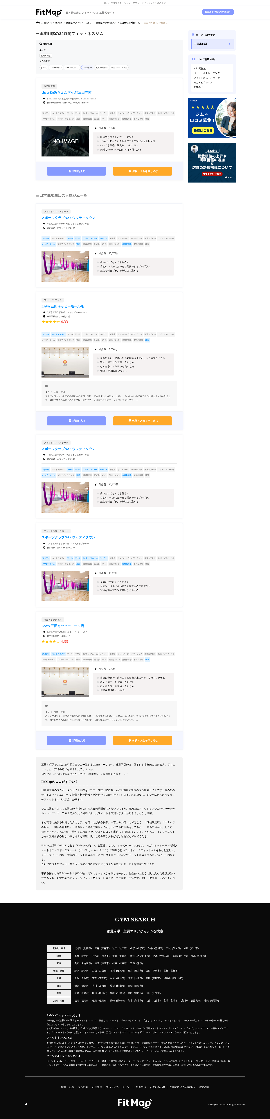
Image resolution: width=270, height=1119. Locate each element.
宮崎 (165, 1000)
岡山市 (102, 993)
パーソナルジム (72, 67)
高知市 (138, 986)
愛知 (76, 963)
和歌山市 (177, 978)
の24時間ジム (106, 22)
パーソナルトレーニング (207, 73)
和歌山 (167, 978)
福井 (130, 970)
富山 (94, 970)
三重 (132, 963)
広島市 (85, 993)
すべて (44, 67)
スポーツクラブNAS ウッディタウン (68, 218)
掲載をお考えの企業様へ (218, 12)
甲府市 (156, 970)
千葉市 (123, 956)
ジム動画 (83, 1087)
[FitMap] (135, 1107)
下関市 (156, 993)
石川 (112, 970)
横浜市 (105, 956)
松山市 (120, 986)
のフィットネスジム (79, 22)
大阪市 (85, 978)
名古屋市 (86, 963)
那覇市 (214, 1000)
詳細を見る (79, 171)
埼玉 (132, 956)
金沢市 (120, 970)
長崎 (112, 1000)
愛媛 (112, 986)
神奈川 (95, 956)
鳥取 (130, 993)
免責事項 (141, 1087)
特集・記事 (67, 1087)
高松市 (102, 986)
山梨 (148, 970)
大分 (148, 1000)
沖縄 (206, 1000)
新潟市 (85, 970)
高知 (130, 986)
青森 (97, 948)
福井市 (138, 970)
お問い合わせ (157, 1087)
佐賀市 (102, 1000)
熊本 (130, 1000)
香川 (94, 986)
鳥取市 (138, 993)
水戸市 (183, 956)
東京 (76, 956)
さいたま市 (143, 956)
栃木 (155, 956)
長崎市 (120, 1000)
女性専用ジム (102, 67)
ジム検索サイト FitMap (50, 22)
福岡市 (85, 1000)
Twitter (26, 1104)
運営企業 (204, 1087)
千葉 (114, 956)
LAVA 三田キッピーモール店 (63, 306)
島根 (112, 993)
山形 (132, 948)
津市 (139, 963)
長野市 (174, 970)
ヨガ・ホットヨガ (119, 67)
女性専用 (198, 87)
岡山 (94, 993)
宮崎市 (174, 1000)
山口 (148, 993)
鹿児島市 (195, 1000)
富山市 (102, 970)
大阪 (76, 978)
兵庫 (112, 978)
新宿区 (85, 956)
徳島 (76, 986)
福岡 (76, 1000)
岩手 (150, 948)
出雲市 (120, 993)
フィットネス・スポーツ (207, 78)
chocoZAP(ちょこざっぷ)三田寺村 (66, 92)
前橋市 (201, 956)
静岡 (97, 963)
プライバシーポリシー (119, 1087)
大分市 (156, 1000)
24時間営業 (200, 68)
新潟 (76, 970)
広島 (76, 993)
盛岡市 (158, 948)
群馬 (193, 956)
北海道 (78, 948)
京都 (94, 978)
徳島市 (85, 986)
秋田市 (123, 948)
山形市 (140, 948)
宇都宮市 (164, 956)
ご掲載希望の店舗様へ (182, 1087)
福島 (186, 948)
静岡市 (105, 963)
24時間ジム (87, 67)
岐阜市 (123, 963)
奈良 (148, 978)
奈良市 (156, 978)
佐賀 (94, 1000)
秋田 (114, 948)
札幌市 (87, 948)
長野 (165, 970)
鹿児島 (184, 1000)
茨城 (175, 956)
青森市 (105, 948)
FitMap (223, 1104)
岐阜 (114, 963)
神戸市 (120, 978)
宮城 (168, 948)
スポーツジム (56, 67)
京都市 (102, 978)
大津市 (138, 978)
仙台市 (176, 948)
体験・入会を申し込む (145, 171)
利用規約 (97, 1087)
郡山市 (194, 948)
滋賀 (130, 978)
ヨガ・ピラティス (203, 82)
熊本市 (138, 1000)
